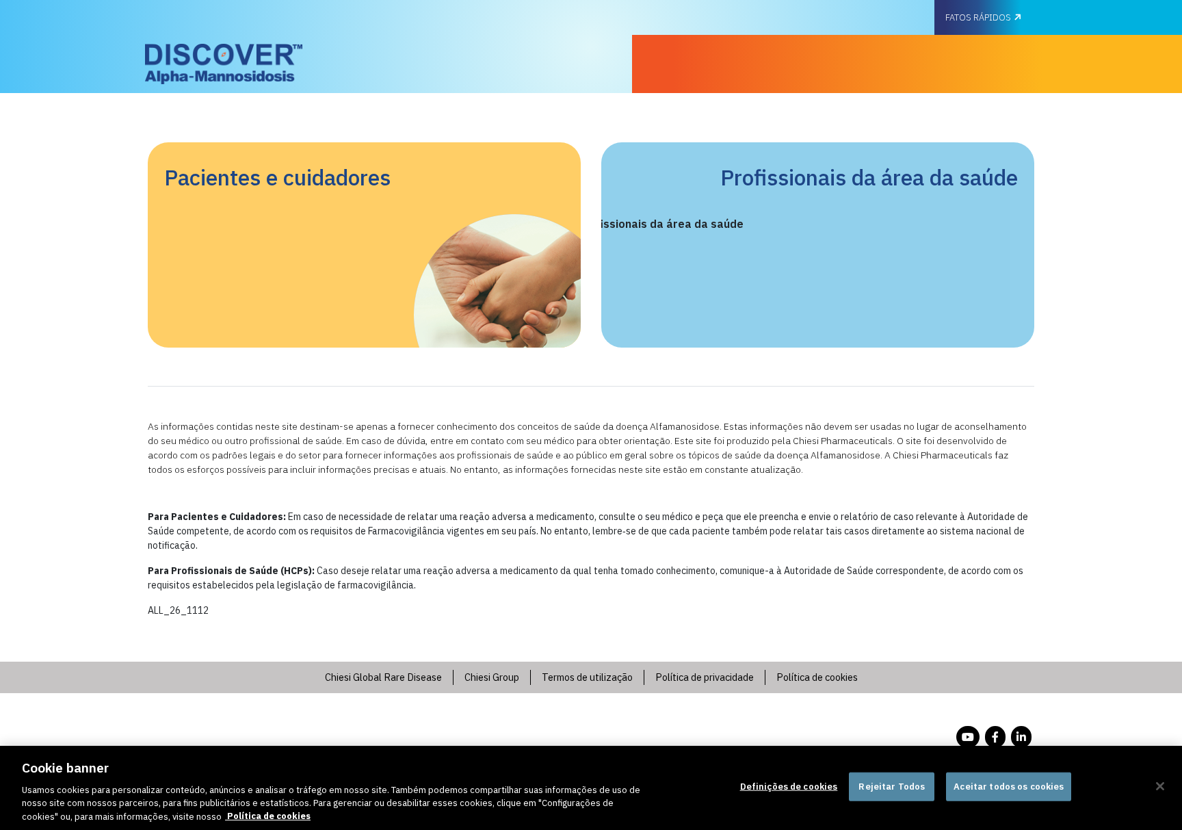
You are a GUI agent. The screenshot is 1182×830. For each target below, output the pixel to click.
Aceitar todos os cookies (1009, 786)
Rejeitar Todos (891, 786)
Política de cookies (268, 816)
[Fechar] (1160, 786)
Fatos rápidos (978, 17)
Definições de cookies (789, 786)
